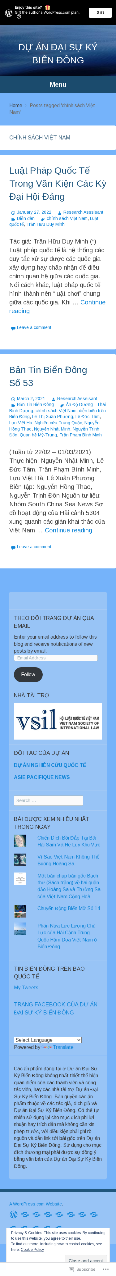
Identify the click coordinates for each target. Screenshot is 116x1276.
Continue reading (68, 530)
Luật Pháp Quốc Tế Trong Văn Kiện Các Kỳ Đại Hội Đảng (57, 183)
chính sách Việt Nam (67, 218)
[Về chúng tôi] (48, 1214)
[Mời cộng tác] (25, 1214)
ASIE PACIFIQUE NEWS (42, 777)
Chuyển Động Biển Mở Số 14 (68, 908)
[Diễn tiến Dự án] (59, 1214)
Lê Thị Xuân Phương (52, 416)
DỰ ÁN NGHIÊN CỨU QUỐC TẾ (50, 765)
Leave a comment (34, 327)
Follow (28, 674)
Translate (63, 1047)
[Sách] (71, 1214)
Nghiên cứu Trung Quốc (58, 422)
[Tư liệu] (82, 1214)
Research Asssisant (83, 212)
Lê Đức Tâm (87, 416)
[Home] (13, 1214)
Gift (100, 13)
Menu (58, 84)
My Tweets (26, 987)
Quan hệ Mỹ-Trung (38, 434)
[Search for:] (48, 800)
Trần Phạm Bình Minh (80, 434)
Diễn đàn (26, 218)
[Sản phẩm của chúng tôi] (36, 1214)
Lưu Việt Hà (20, 422)
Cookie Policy (32, 1249)
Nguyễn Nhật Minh (52, 428)
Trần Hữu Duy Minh (45, 224)
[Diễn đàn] (93, 1214)
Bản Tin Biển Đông (35, 404)
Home (15, 105)
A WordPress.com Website (35, 1203)
